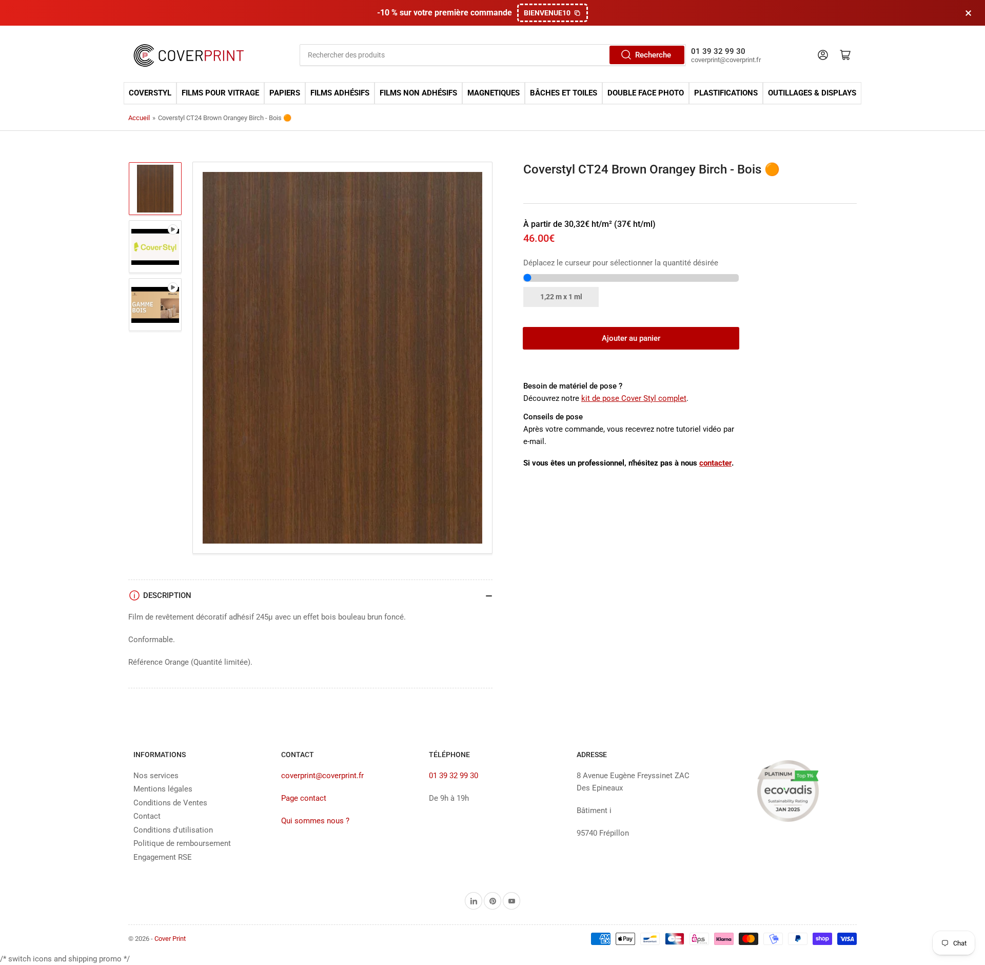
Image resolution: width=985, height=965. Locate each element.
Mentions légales (162, 789)
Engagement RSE (162, 857)
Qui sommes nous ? (315, 820)
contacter (715, 463)
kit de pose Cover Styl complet (633, 398)
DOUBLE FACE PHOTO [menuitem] (645, 93)
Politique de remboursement (182, 843)
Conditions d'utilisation (173, 830)
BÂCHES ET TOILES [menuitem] (563, 93)
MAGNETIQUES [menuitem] (493, 93)
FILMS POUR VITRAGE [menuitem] (220, 93)
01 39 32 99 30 (453, 775)
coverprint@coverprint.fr (322, 775)
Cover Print (170, 938)
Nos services (156, 775)
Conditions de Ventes (170, 802)
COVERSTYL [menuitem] (150, 93)
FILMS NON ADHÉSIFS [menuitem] (418, 93)
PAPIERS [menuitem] (284, 93)
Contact (147, 816)
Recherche (653, 55)
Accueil (139, 118)
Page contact (303, 798)
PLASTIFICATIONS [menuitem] (726, 93)
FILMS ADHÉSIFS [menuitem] (339, 93)
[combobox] (493, 55)
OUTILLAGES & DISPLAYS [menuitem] (812, 93)
